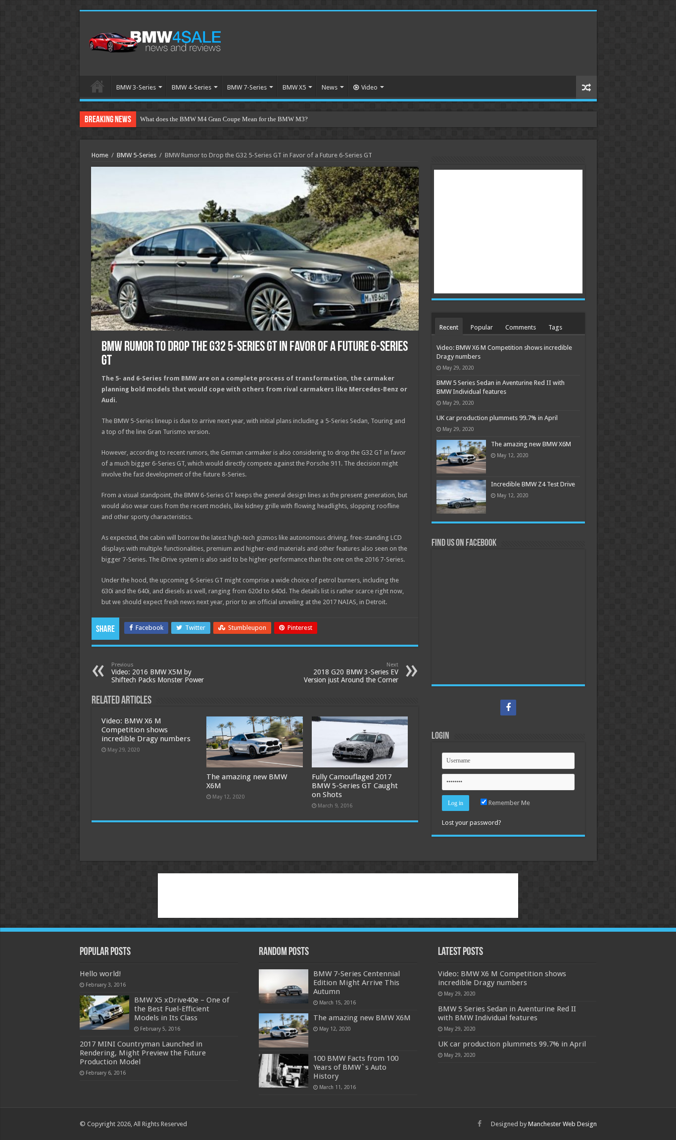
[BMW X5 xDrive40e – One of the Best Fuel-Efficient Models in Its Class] (104, 1012)
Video (369, 87)
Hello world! (100, 973)
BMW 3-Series (136, 87)
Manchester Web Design (562, 1124)
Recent (448, 327)
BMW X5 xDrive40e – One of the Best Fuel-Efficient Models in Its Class (181, 1009)
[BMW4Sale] (154, 40)
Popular (482, 327)
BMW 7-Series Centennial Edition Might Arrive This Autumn (356, 982)
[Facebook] (508, 707)
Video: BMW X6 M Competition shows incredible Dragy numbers (146, 729)
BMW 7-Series (247, 87)
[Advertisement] (409, 43)
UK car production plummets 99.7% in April (497, 418)
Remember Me (508, 803)
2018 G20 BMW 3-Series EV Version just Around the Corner (351, 673)
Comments (520, 327)
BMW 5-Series (136, 155)
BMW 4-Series (191, 87)
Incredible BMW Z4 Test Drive (533, 484)
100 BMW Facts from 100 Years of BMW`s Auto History (355, 1067)
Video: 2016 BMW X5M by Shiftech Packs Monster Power (157, 673)
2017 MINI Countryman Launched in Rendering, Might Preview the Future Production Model (143, 1053)
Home (97, 86)
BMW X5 (294, 87)
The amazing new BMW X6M (531, 444)
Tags (555, 327)
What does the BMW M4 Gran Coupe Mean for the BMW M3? (224, 119)
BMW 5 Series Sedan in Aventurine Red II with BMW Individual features (507, 1013)
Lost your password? (471, 822)
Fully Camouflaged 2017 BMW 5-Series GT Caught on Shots (355, 785)
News (330, 87)
